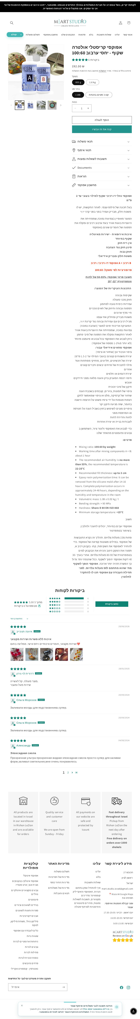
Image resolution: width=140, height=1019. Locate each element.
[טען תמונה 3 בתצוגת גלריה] (41, 105)
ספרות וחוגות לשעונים (27, 910)
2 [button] (68, 772)
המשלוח (102, 70)
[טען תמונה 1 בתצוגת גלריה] (19, 105)
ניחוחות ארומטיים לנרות (25, 941)
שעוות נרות (32, 936)
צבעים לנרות (31, 946)
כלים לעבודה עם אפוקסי (25, 930)
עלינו (98, 871)
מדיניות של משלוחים (58, 887)
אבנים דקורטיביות (29, 915)
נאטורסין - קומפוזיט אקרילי (24, 968)
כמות (74, 102)
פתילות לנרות (31, 952)
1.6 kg (92, 82)
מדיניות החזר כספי (59, 882)
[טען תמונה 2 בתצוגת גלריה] (30, 105)
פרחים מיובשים (30, 963)
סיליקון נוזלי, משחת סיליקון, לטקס (24, 923)
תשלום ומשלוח (61, 871)
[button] (11, 22)
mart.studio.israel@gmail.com (117, 888)
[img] (18, 626)
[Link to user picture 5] (76, 654)
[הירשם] (63, 987)
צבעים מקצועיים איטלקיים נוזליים (24, 892)
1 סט (78, 94)
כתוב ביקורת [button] (111, 604)
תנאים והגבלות (61, 893)
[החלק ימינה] (61, 105)
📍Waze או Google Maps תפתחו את (121, 896)
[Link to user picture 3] (46, 654)
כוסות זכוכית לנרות (28, 957)
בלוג (98, 876)
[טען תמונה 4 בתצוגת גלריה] (52, 105)
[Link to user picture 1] (17, 654)
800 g (78, 82)
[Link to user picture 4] (61, 654)
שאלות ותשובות (92, 882)
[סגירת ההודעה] (22, 1005)
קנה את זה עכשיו (102, 129)
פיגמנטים (33, 899)
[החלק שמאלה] (11, 105)
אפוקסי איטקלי (30, 875)
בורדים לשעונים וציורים (26, 905)
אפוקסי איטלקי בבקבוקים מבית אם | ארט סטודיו (25, 883)
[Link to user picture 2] (31, 654)
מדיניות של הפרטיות (59, 876)
